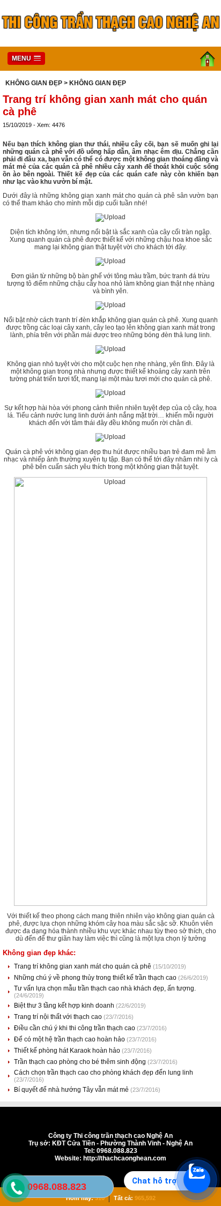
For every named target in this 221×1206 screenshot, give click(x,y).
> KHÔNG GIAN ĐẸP (95, 83)
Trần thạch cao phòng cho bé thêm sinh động (81, 1062)
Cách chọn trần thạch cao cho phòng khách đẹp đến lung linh (103, 1072)
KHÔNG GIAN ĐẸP (33, 83)
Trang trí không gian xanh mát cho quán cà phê (83, 966)
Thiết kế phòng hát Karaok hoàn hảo (68, 1050)
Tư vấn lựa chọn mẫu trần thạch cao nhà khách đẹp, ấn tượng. (105, 988)
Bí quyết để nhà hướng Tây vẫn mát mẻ (72, 1089)
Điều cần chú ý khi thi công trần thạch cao (75, 1028)
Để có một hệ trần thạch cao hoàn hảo (70, 1039)
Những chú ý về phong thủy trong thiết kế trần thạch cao (96, 977)
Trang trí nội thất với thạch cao (59, 1017)
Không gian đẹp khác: (39, 953)
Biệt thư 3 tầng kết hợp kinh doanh (65, 1005)
